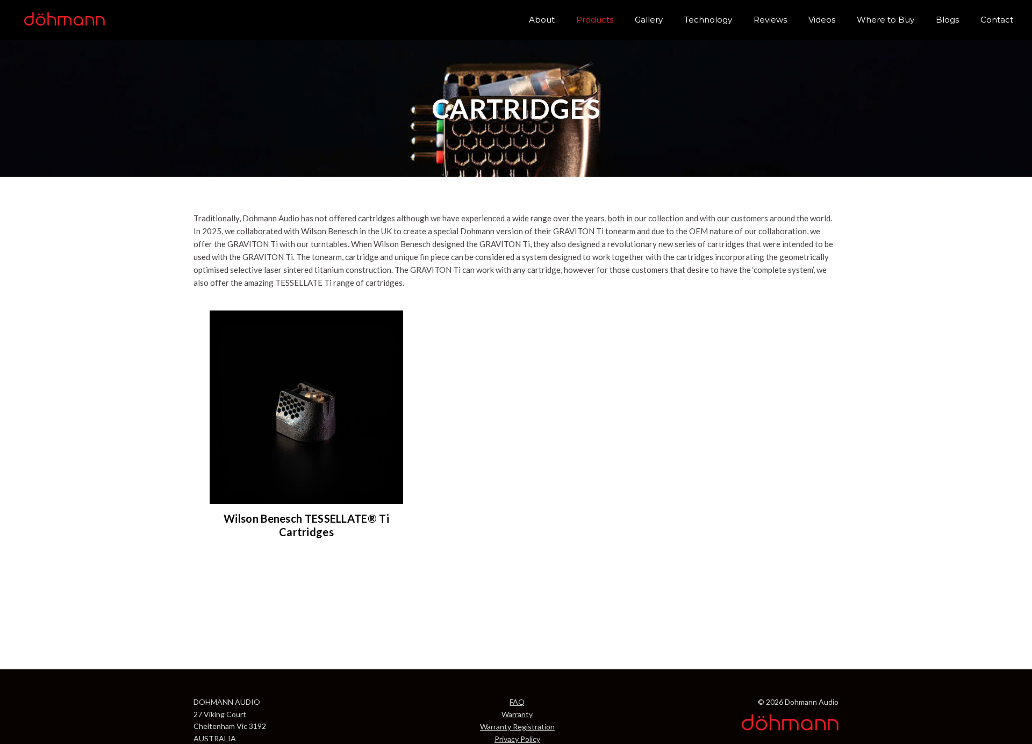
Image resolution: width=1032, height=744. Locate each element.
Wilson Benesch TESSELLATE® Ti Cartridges (306, 525)
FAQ (517, 701)
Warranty (517, 714)
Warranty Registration (517, 726)
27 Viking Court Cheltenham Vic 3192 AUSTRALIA (230, 726)
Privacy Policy (517, 738)
